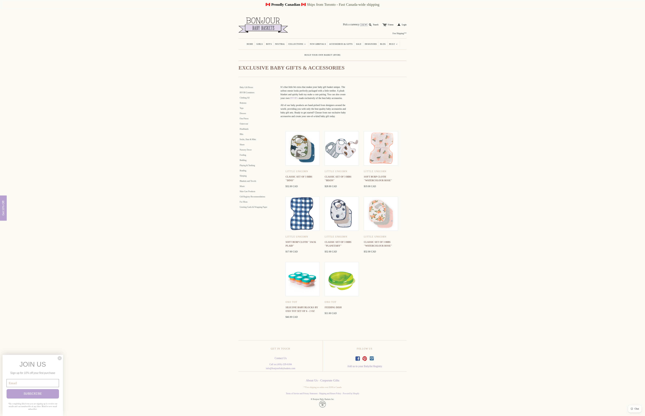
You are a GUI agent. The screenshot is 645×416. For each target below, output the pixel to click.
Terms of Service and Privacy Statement (301, 393)
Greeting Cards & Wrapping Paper (253, 207)
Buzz (393, 44)
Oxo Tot (291, 302)
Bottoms (243, 103)
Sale (358, 44)
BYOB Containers (247, 92)
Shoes (242, 144)
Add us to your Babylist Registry (364, 366)
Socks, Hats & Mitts (248, 139)
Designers (371, 44)
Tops (242, 108)
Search (375, 25)
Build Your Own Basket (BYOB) (323, 55)
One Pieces (244, 118)
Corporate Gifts (329, 380)
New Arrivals (318, 44)
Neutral (280, 44)
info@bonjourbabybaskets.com (280, 368)
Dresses (243, 113)
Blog (383, 44)
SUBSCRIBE (33, 394)
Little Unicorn (297, 171)
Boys (269, 44)
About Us (312, 380)
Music (242, 186)
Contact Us (281, 358)
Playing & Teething (247, 165)
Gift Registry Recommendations (252, 196)
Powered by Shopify (351, 393)
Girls (259, 44)
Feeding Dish (333, 307)
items (391, 25)
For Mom (243, 202)
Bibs (241, 134)
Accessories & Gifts (341, 44)
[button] (3, 208)
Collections (297, 44)
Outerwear (244, 124)
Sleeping (243, 176)
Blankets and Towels (248, 181)
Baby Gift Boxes (246, 87)
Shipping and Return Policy (330, 393)
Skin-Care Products (247, 191)
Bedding (243, 160)
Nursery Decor (246, 150)
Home (250, 44)
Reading (243, 170)
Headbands (244, 129)
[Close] (60, 358)
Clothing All (244, 98)
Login (402, 24)
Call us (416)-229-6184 (280, 364)
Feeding (243, 155)
